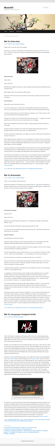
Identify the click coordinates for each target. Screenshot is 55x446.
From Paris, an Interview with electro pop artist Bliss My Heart (18, 429)
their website (11, 358)
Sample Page (19, 31)
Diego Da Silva (19, 168)
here (8, 181)
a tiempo (25, 419)
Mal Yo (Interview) (12, 41)
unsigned (22, 420)
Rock (9, 420)
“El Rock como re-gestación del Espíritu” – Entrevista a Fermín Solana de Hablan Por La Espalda (25, 430)
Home (6, 31)
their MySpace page (33, 358)
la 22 (35, 419)
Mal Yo (34, 184)
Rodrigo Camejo (33, 168)
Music (48, 419)
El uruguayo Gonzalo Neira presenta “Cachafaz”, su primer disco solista (20, 427)
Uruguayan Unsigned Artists (14, 419)
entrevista (24, 307)
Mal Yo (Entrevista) (12, 175)
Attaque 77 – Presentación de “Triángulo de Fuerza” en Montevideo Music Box (21, 432)
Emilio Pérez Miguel (20, 44)
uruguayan (30, 420)
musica (5, 420)
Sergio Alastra (40, 168)
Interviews (10, 168)
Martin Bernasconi (43, 419)
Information (11, 31)
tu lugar (18, 420)
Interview (24, 168)
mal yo (28, 168)
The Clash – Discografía (9, 433)
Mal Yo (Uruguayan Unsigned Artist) (20, 314)
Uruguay (26, 420)
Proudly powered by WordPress (27, 441)
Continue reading (8, 165)
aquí (11, 47)
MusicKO (8, 7)
